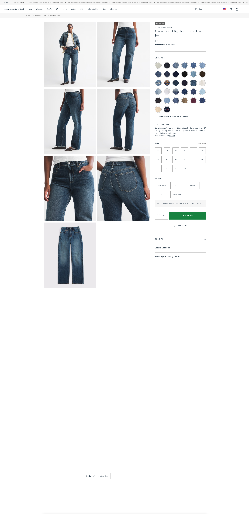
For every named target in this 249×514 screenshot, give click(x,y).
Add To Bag (188, 215)
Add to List (182, 226)
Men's (49, 9)
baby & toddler (93, 9)
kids (81, 9)
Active (73, 9)
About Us (113, 9)
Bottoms (38, 15)
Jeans (65, 9)
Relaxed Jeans (55, 15)
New (30, 9)
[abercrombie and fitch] (14, 9)
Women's (39, 9)
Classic (172, 136)
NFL (57, 9)
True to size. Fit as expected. (191, 203)
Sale (104, 9)
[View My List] (230, 9)
